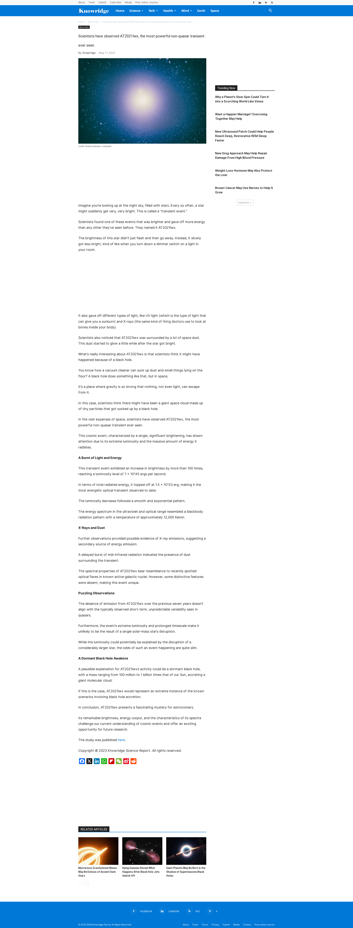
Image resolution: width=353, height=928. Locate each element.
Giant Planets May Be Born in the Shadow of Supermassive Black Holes (185, 871)
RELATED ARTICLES (94, 829)
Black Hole (93, 21)
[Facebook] (253, 2)
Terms (205, 924)
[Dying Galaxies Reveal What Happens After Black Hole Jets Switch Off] (142, 851)
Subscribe (115, 2)
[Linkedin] (260, 2)
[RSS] (266, 2)
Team (92, 2)
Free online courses (146, 2)
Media (128, 2)
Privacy (215, 924)
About (81, 2)
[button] (270, 11)
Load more (243, 202)
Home (120, 11)
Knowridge (89, 53)
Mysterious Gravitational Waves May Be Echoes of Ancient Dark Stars (97, 871)
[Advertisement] (142, 176)
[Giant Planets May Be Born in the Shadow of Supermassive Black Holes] (186, 851)
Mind (185, 11)
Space (215, 11)
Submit (102, 2)
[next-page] (86, 883)
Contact (247, 924)
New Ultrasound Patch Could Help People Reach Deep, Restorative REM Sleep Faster (244, 136)
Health (168, 11)
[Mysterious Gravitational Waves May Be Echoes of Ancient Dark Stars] (98, 851)
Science (134, 11)
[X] (272, 2)
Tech (152, 11)
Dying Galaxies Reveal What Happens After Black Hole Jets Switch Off (141, 871)
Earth (201, 11)
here (121, 740)
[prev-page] (80, 883)
